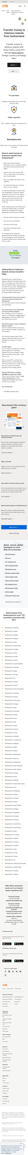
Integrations (17, 1001)
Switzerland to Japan (11, 725)
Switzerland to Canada (11, 649)
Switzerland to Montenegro (13, 754)
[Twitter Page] (13, 971)
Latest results (5, 1090)
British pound (10, 569)
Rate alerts (4, 1028)
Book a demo (18, 988)
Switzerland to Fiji (10, 678)
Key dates (4, 1093)
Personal (12, 1)
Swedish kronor (11, 584)
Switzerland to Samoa (11, 801)
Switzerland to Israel (11, 718)
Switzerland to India (10, 707)
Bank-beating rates (14, 139)
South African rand (12, 595)
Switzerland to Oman (11, 776)
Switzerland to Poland (11, 794)
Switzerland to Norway (11, 773)
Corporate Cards (6, 1001)
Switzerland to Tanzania (12, 842)
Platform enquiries (6, 1070)
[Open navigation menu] (24, 6)
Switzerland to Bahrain (11, 635)
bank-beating (18, 53)
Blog (3, 1039)
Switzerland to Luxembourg (13, 740)
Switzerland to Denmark (12, 667)
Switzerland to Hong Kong (12, 700)
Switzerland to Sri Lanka (12, 834)
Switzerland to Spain (11, 831)
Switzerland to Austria (11, 631)
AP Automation (18, 999)
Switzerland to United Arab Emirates (15, 863)
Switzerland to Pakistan (12, 780)
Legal (3, 1080)
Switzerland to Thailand (12, 845)
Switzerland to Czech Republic (14, 663)
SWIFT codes (5, 1031)
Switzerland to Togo (11, 849)
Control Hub (5, 1006)
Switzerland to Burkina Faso (13, 645)
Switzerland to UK (10, 860)
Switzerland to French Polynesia (14, 689)
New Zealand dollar (12, 573)
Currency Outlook (6, 1036)
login (9, 174)
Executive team (5, 1101)
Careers (4, 1103)
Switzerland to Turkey (11, 856)
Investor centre (5, 1088)
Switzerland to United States (13, 867)
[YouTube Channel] (20, 971)
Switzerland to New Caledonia (14, 765)
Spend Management (19, 996)
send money (5, 317)
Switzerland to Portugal (12, 798)
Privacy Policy (5, 1082)
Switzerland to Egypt (11, 671)
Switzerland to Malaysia (12, 743)
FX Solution (4, 1004)
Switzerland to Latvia (11, 732)
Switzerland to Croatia (11, 656)
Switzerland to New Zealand (13, 769)
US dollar (9, 592)
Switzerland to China (11, 653)
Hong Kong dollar (12, 580)
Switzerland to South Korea (13, 827)
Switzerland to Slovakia (12, 816)
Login (19, 6)
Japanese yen (10, 562)
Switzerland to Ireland (11, 714)
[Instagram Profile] (5, 975)
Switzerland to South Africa (13, 824)
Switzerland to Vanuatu (11, 870)
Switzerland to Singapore (12, 812)
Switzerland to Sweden (11, 838)
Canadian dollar (11, 577)
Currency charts (6, 1026)
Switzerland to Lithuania (12, 736)
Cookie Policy (8, 1153)
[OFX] (5, 6)
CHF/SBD (5, 374)
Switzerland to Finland (11, 681)
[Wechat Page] (16, 971)
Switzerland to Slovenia (12, 819)
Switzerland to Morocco (12, 758)
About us (4, 1078)
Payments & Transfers (7, 999)
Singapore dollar (11, 588)
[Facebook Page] (5, 971)
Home (3, 10)
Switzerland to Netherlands (13, 762)
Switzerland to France (11, 685)
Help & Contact (10, 988)
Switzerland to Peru (10, 787)
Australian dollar (11, 565)
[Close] (21, 1143)
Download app (5, 1051)
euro (8, 558)
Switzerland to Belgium (11, 638)
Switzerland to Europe (11, 674)
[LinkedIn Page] (9, 971)
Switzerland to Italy (10, 722)
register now (19, 315)
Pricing (16, 1004)
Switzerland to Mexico (11, 750)
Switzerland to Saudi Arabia (13, 805)
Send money (5, 1049)
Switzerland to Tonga (11, 852)
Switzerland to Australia (12, 627)
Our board (4, 1098)
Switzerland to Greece (11, 696)
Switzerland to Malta (11, 747)
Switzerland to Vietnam (11, 874)
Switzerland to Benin (11, 642)
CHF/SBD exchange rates (11, 391)
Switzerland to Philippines (12, 791)
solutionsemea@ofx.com (14, 913)
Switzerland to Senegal (11, 809)
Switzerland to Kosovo (11, 729)
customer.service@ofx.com (14, 900)
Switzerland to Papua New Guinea (15, 783)
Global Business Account (7, 996)
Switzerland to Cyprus (11, 660)
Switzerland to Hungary (12, 704)
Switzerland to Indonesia (12, 711)
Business (4, 1)
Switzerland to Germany (12, 693)
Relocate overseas (6, 1057)
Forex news (5, 1041)
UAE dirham (10, 554)
